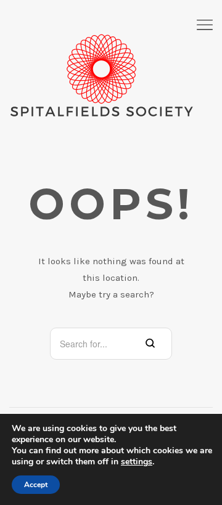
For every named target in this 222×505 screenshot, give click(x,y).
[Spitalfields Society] (101, 75)
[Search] (150, 344)
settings (136, 461)
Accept (35, 485)
